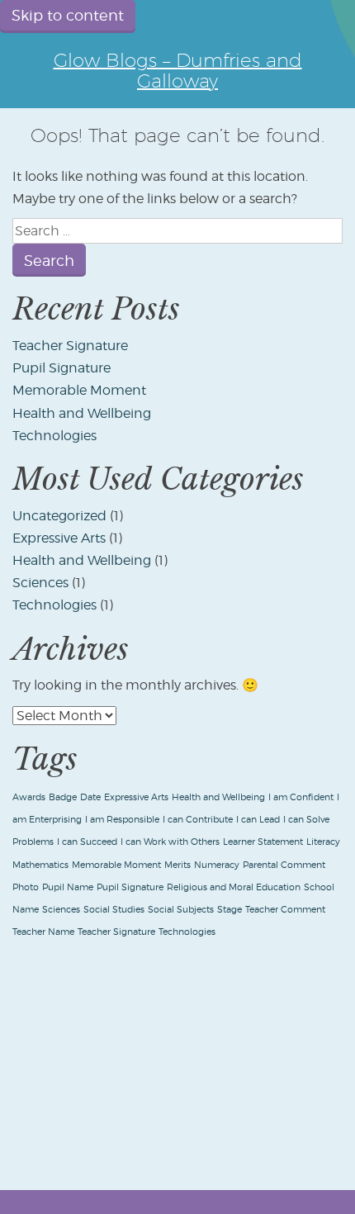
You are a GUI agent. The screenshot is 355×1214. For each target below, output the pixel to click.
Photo (25, 887)
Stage (229, 909)
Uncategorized (59, 516)
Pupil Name (67, 887)
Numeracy (216, 865)
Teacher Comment (285, 909)
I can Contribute (198, 819)
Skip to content (68, 15)
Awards (28, 797)
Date (90, 797)
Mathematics (40, 865)
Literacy (323, 842)
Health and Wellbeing (81, 413)
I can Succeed (87, 842)
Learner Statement (263, 842)
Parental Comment (284, 865)
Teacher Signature (70, 345)
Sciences (40, 582)
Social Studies (113, 909)
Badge (63, 797)
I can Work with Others (170, 842)
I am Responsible (122, 819)
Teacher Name (43, 932)
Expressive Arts (59, 538)
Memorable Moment (79, 390)
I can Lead (258, 819)
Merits (177, 865)
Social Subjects (181, 909)
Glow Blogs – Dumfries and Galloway (178, 70)
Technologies (54, 435)
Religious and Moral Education (234, 887)
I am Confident (301, 797)
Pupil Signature (61, 368)
